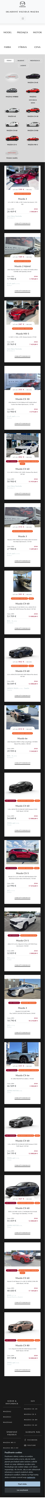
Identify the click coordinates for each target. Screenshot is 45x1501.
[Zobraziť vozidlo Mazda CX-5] (22, 852)
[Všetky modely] (12, 75)
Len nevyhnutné (22, 1490)
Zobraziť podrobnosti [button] (22, 223)
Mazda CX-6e (22, 1075)
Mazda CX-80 (22, 1345)
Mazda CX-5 (22, 873)
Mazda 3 (22, 198)
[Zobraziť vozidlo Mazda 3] (22, 987)
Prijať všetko (22, 1484)
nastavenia (31, 1477)
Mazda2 (7, 1411)
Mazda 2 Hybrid (22, 266)
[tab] (7, 32)
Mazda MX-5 (22, 333)
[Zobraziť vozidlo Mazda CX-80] (22, 1324)
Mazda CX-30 (22, 399)
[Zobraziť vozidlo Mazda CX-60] (22, 785)
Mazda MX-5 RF (11, 1448)
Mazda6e (7, 1422)
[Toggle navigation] (22, 18)
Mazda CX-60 (22, 469)
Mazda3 (7, 1417)
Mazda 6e (22, 738)
